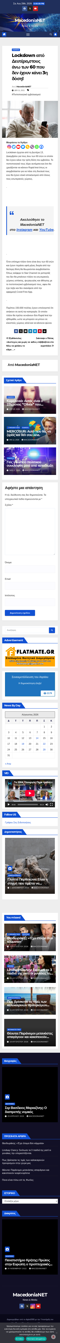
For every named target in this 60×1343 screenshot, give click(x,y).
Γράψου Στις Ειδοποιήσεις (18, 822)
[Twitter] (14, 147)
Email (8, 579)
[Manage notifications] (53, 1337)
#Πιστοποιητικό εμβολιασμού (26, 94)
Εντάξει (19, 1339)
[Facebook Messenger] (23, 147)
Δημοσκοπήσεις (14, 875)
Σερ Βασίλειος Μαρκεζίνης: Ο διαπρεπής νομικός (26, 1110)
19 (23, 744)
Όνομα (8, 562)
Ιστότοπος (10, 595)
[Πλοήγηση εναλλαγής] (28, 35)
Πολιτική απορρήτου (36, 1339)
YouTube (46, 230)
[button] (51, 34)
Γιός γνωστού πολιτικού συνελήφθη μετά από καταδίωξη (30, 464)
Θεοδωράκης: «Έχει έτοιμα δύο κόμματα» (30, 940)
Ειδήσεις (16, 50)
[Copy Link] (28, 147)
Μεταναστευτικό (14, 1029)
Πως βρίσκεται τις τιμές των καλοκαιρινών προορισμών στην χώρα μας (27, 1005)
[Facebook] (41, 147)
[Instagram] (9, 147)
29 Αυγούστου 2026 (19, 947)
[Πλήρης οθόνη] (51, 804)
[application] (30, 793)
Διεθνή (10, 966)
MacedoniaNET (30, 20)
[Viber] (32, 147)
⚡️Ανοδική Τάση (14, 427)
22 (44, 744)
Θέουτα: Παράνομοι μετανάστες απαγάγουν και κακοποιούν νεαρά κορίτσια (30, 1036)
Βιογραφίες (10, 1104)
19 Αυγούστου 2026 (19, 1042)
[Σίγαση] (46, 804)
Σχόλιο (9, 505)
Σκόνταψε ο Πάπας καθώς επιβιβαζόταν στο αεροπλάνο (42, 342)
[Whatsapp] (37, 147)
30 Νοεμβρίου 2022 (17, 1269)
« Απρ (8, 764)
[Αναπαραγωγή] (8, 804)
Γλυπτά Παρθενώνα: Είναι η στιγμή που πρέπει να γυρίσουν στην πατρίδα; (28, 883)
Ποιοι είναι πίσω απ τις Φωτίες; (18, 1180)
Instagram (24, 230)
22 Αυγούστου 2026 (19, 1010)
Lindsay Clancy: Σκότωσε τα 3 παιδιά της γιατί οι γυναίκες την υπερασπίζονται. (29, 973)
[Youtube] (18, 147)
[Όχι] (56, 1332)
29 (44, 749)
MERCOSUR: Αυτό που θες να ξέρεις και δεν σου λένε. (29, 433)
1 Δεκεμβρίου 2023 (20, 888)
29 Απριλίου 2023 (16, 1116)
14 (37, 738)
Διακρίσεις (10, 1256)
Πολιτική (25, 934)
